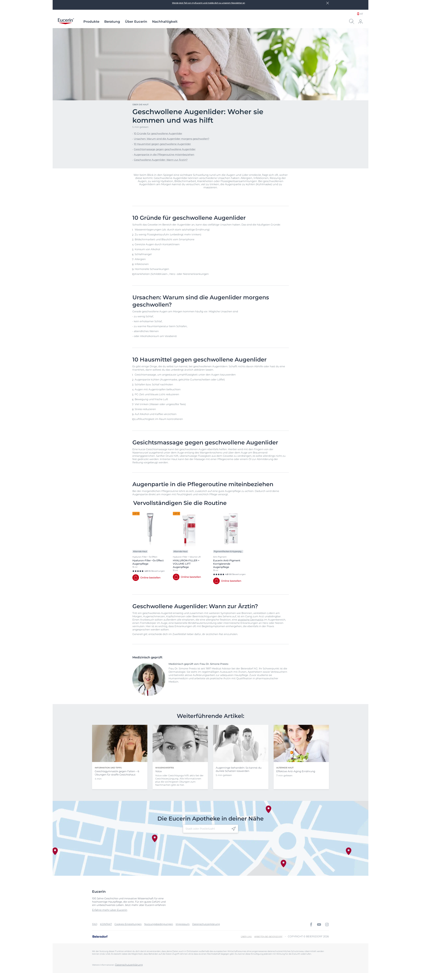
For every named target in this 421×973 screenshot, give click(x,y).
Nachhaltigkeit (164, 22)
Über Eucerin (136, 22)
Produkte (91, 22)
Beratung (112, 22)
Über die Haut (140, 104)
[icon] (234, 829)
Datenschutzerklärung (206, 924)
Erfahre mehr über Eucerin (109, 909)
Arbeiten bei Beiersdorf (268, 936)
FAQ (94, 924)
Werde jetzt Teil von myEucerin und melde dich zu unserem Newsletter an (208, 3)
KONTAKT (106, 924)
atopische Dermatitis (250, 619)
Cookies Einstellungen (128, 924)
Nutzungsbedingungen (158, 924)
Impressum (183, 924)
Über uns (246, 936)
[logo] (66, 21)
